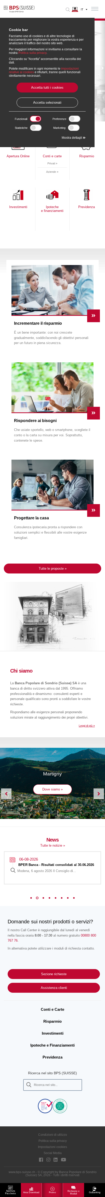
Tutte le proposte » (53, 568)
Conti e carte (52, 156)
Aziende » (52, 171)
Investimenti (52, 1033)
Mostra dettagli (72, 137)
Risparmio (52, 1021)
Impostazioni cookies (52, 1147)
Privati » (52, 163)
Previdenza (52, 1057)
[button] (102, 68)
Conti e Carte (52, 1009)
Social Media (53, 1153)
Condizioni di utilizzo (52, 1135)
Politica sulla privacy (52, 1141)
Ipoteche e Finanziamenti (52, 1045)
